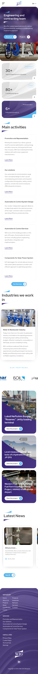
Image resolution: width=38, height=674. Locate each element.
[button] (9, 276)
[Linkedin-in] (19, 662)
